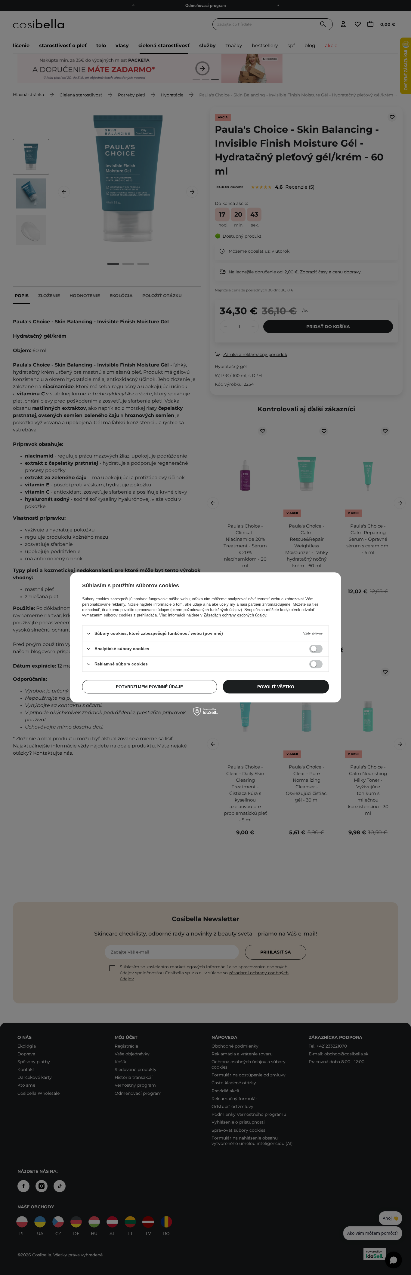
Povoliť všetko (275, 686)
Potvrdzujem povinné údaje (149, 686)
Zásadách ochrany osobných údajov (235, 615)
